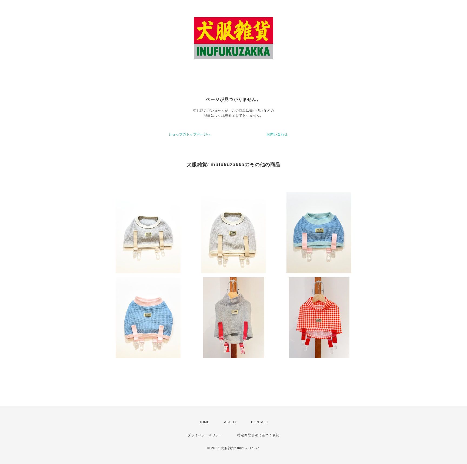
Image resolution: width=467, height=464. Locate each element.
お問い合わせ (277, 134)
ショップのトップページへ (190, 134)
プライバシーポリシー (205, 435)
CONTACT (259, 422)
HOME (204, 422)
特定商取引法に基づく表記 (258, 435)
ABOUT (230, 422)
